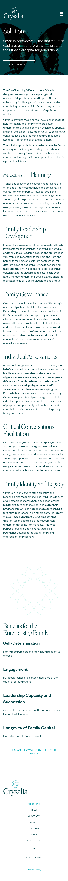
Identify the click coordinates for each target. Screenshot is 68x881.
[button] (19, 64)
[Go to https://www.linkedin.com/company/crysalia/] (34, 849)
